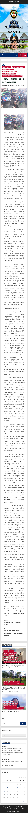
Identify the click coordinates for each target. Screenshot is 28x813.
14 (10, 791)
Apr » (24, 801)
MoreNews (10, 811)
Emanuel (6, 668)
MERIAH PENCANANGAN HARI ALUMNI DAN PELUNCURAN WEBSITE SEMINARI (14, 632)
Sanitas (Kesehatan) (8, 69)
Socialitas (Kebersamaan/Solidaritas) (12, 75)
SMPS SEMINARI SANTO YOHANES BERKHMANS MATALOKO (14, 34)
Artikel (6, 651)
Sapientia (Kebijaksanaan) (9, 71)
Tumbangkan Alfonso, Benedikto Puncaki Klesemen (13, 689)
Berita (11, 651)
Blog (4, 67)
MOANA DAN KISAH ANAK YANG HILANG (12, 622)
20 (7, 794)
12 (4, 791)
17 (20, 791)
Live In (8, 67)
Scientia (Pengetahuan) (9, 73)
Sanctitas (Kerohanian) (18, 67)
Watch (24, 55)
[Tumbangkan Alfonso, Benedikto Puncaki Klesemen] (14, 678)
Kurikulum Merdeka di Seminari (10, 712)
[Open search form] (16, 55)
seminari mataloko (8, 86)
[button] (2, 55)
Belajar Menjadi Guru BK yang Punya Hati (13, 666)
